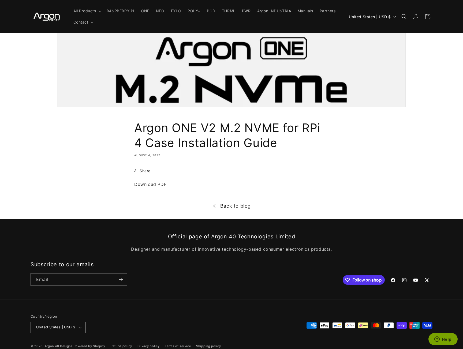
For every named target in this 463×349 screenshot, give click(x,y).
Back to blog (235, 206)
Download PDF (150, 184)
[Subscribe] (121, 279)
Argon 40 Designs (59, 346)
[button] (86, 11)
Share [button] (145, 170)
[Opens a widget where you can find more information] (443, 339)
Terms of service (178, 346)
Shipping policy (208, 346)
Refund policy (121, 346)
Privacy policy (148, 346)
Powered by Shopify (90, 346)
